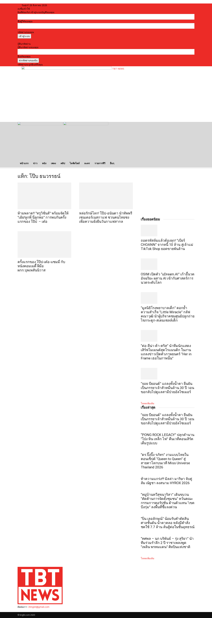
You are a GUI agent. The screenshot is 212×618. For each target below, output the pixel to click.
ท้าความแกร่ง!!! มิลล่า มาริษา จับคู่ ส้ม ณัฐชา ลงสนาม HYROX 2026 (166, 481)
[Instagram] (21, 610)
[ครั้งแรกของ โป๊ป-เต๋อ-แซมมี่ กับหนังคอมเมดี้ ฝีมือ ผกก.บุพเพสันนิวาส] (44, 244)
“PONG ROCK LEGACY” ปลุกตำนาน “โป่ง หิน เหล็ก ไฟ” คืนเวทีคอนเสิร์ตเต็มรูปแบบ (167, 439)
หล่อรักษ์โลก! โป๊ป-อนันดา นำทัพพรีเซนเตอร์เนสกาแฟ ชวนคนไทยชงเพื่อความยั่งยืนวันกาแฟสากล (105, 217)
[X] (26, 610)
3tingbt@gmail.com (38, 606)
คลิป (63, 163)
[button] (190, 126)
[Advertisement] (82, 108)
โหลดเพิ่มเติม (147, 403)
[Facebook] (19, 610)
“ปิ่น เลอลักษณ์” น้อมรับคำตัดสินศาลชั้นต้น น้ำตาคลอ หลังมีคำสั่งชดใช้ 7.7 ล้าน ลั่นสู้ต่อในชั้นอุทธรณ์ (167, 523)
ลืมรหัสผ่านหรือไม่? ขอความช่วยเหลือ (37, 40)
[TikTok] (24, 610)
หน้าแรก (24, 163)
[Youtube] (28, 610)
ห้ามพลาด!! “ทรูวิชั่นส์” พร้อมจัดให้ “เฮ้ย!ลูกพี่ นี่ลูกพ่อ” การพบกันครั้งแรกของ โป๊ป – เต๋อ (43, 217)
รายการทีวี (100, 163)
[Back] (60, 5)
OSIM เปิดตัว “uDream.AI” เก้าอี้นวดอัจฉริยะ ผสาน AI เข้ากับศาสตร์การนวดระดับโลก (167, 278)
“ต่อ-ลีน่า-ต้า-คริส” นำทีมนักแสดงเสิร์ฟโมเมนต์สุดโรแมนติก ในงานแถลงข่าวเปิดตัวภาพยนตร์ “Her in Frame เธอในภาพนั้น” (166, 352)
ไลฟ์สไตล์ (75, 163)
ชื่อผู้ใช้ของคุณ (25, 21)
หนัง (44, 163)
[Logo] (40, 124)
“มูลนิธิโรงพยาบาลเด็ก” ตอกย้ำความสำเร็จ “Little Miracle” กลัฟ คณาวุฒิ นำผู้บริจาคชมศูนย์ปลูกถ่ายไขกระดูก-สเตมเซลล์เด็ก (167, 314)
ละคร (87, 163)
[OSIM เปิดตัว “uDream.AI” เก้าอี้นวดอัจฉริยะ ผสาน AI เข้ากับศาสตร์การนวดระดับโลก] (167, 264)
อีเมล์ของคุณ (24, 56)
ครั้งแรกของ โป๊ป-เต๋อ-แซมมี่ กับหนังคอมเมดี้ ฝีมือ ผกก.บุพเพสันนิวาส (41, 266)
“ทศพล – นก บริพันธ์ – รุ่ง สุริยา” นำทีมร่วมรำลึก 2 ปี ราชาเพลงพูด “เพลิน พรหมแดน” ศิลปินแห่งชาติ (167, 543)
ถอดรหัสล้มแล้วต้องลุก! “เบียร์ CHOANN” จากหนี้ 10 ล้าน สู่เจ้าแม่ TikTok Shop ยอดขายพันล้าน (167, 244)
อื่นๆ (112, 163)
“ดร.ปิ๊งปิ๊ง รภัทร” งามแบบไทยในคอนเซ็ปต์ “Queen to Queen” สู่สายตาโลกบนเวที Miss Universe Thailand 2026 (165, 461)
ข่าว (35, 163)
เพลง (53, 163)
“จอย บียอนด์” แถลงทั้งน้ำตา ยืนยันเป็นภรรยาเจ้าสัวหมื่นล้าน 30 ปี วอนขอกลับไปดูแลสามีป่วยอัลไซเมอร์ (167, 388)
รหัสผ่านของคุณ (26, 32)
